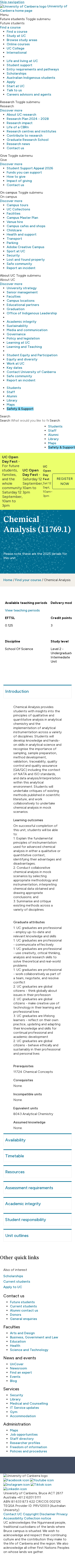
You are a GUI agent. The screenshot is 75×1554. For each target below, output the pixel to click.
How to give (16, 177)
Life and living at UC (22, 61)
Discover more (11, 110)
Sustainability (17, 326)
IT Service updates (24, 1408)
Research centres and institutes (31, 131)
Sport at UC (16, 251)
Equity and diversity (22, 359)
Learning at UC (18, 342)
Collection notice (37, 1518)
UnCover (17, 1364)
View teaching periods (22, 610)
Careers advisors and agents (29, 94)
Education (18, 1341)
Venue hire (15, 222)
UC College (15, 48)
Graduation (16, 309)
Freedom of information (28, 1447)
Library (12, 400)
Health (15, 1346)
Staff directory (22, 1439)
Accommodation (23, 1416)
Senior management (22, 292)
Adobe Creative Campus (25, 247)
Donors (15, 1315)
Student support (19, 65)
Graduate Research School (28, 140)
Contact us (15, 148)
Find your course (28, 580)
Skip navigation (12, 2)
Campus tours (17, 205)
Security (13, 255)
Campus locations (21, 301)
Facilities (13, 213)
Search (5, 420)
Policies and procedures (28, 1451)
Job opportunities (24, 1434)
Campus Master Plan (22, 218)
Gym (13, 1412)
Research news (18, 144)
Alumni (12, 396)
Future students (22, 1302)
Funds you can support (24, 172)
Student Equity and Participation (32, 355)
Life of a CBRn (18, 127)
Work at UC (15, 363)
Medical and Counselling (29, 1403)
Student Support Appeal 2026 (30, 168)
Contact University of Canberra (31, 372)
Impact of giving (19, 181)
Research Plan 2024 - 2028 (28, 119)
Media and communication (27, 330)
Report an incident (21, 268)
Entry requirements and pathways (33, 69)
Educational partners (23, 305)
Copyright (31, 1514)
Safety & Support (20, 409)
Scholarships (16, 73)
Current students (16, 1281)
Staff (11, 392)
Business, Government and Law (34, 1337)
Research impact (19, 123)
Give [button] (3, 156)
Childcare (14, 230)
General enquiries (23, 1319)
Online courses (18, 44)
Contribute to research (24, 135)
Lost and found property (26, 260)
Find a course (10, 27)
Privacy (62, 1514)
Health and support (21, 234)
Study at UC (16, 36)
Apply (11, 82)
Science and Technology (29, 1350)
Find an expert (21, 1372)
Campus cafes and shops (26, 226)
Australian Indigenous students (31, 78)
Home (7, 580)
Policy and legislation (23, 338)
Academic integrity (21, 322)
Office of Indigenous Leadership (32, 313)
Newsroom (18, 1368)
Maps (11, 405)
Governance (16, 334)
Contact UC (12, 1514)
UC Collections (18, 209)
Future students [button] (12, 19)
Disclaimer (48, 1514)
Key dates (14, 368)
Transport (14, 239)
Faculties (14, 296)
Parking (12, 243)
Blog (13, 1381)
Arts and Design (22, 1333)
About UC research (21, 115)
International (17, 52)
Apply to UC (12, 1287)
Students (14, 388)
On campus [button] (8, 192)
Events (15, 1377)
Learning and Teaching (24, 347)
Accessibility (13, 1518)
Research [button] (7, 102)
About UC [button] (7, 275)
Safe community (19, 264)
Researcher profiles (25, 1443)
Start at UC (16, 86)
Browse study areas (22, 40)
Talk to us (14, 90)
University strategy (22, 288)
